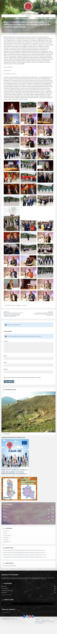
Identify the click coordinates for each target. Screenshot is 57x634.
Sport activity (5, 539)
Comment (6, 341)
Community (5, 530)
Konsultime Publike (7, 535)
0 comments (24, 305)
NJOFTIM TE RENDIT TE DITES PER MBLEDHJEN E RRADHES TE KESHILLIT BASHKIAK (21, 550)
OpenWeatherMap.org (14, 618)
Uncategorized (18, 305)
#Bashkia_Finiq (7, 70)
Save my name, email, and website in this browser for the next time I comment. (22, 377)
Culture (12, 305)
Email (5, 362)
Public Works (5, 537)
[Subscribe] (54, 604)
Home (5, 30)
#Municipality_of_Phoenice (10, 73)
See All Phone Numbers (6, 594)
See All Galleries (6, 433)
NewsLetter (9, 30)
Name (5, 355)
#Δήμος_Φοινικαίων (8, 67)
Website (5, 369)
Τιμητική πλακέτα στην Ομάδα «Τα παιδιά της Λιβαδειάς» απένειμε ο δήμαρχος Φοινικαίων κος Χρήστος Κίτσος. (43, 314)
